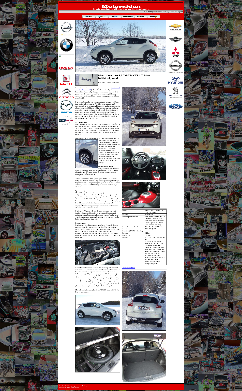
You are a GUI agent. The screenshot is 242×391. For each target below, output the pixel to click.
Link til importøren (128, 268)
